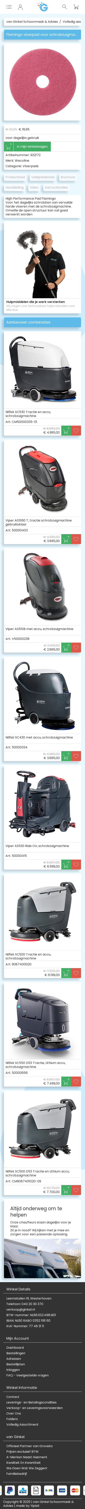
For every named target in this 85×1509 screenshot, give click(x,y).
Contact (12, 1397)
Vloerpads (31, 166)
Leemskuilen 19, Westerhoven (28, 1299)
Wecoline (22, 160)
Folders (12, 1419)
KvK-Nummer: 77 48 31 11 (25, 1326)
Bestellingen (15, 1353)
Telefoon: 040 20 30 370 (24, 1304)
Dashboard (15, 1348)
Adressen (13, 1359)
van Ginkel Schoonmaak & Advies (32, 22)
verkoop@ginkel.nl (20, 1310)
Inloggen (13, 1370)
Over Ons (13, 1414)
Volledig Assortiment (22, 1425)
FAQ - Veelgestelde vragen (27, 1375)
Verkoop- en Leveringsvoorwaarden (34, 1408)
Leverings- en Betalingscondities (31, 1402)
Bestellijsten (15, 1364)
